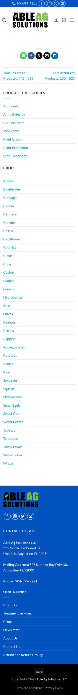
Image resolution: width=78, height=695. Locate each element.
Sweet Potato (13, 422)
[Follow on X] (55, 3)
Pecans (8, 330)
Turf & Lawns (13, 447)
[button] (64, 20)
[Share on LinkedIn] (54, 55)
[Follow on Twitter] (22, 516)
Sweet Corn (12, 413)
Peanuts (9, 322)
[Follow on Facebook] (42, 3)
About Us (10, 638)
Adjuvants (11, 106)
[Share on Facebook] (31, 55)
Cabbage (9, 197)
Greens (8, 289)
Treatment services (17, 613)
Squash (8, 389)
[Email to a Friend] (46, 55)
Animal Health (14, 114)
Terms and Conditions (28, 688)
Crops (7, 621)
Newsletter (11, 630)
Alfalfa (8, 181)
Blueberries (11, 189)
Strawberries (12, 397)
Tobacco (9, 430)
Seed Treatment (15, 156)
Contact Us (11, 646)
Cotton (8, 272)
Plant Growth (13, 139)
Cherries (9, 247)
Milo (6, 305)
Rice (6, 372)
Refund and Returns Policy (23, 655)
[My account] (56, 20)
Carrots (9, 222)
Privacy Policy (54, 688)
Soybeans (10, 380)
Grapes (8, 281)
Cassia (8, 231)
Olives (8, 314)
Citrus (8, 256)
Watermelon (12, 455)
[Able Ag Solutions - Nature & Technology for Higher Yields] (30, 20)
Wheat (8, 463)
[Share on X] (39, 55)
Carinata (9, 214)
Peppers (9, 339)
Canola (8, 206)
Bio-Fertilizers (13, 123)
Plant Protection (15, 148)
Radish (8, 364)
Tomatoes (10, 438)
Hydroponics (13, 297)
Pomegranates (14, 347)
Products (10, 605)
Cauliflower (12, 239)
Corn (7, 264)
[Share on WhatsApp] (23, 55)
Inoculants (11, 131)
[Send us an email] (62, 3)
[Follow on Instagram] (49, 3)
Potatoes (10, 355)
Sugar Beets (12, 405)
